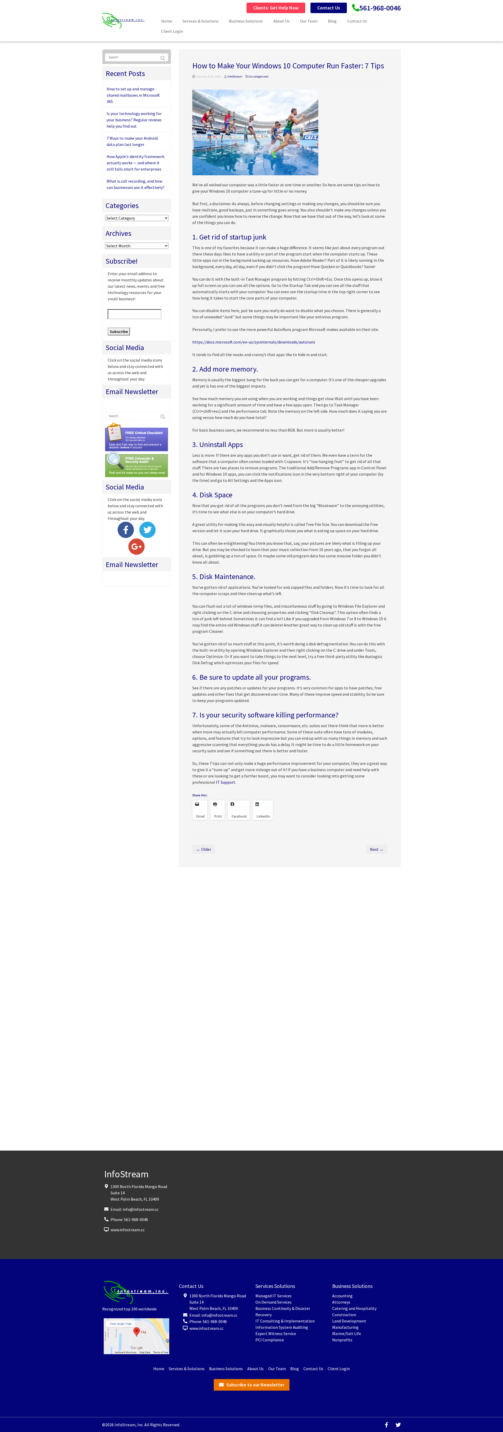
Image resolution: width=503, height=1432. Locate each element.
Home (166, 21)
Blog (332, 21)
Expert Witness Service (275, 1333)
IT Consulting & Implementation (285, 1321)
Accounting (342, 1295)
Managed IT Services (273, 1295)
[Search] (162, 58)
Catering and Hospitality (354, 1308)
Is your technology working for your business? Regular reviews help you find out (134, 120)
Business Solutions (246, 21)
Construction (344, 1314)
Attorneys (341, 1302)
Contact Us (328, 8)
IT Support (225, 782)
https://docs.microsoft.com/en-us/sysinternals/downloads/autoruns (253, 342)
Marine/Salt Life (346, 1333)
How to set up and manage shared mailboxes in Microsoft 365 (133, 95)
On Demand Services (273, 1302)
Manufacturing (345, 1327)
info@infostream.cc (140, 1209)
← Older (203, 849)
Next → (377, 849)
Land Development (349, 1321)
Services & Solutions (200, 21)
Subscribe (119, 331)
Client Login (172, 31)
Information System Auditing (281, 1327)
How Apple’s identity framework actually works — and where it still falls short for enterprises (135, 163)
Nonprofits (342, 1339)
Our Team (309, 21)
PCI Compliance (269, 1339)
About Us (281, 21)
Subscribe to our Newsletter (255, 1385)
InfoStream (234, 76)
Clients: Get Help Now (275, 8)
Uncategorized (258, 76)
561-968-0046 (380, 8)
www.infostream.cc (128, 1229)
